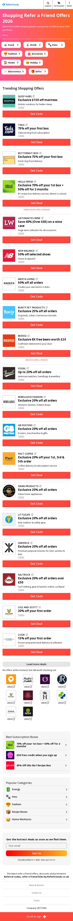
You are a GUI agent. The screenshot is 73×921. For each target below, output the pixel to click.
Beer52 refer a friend (36, 360)
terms (52, 859)
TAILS (21, 124)
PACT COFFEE (25, 453)
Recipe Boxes (19, 811)
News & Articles (36, 885)
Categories (59, 6)
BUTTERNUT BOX (28, 153)
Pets (14, 796)
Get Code (36, 114)
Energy (16, 789)
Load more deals (36, 664)
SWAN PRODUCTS (28, 486)
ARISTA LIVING (26, 279)
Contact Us (36, 892)
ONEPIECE (23, 543)
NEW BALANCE (26, 250)
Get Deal (36, 142)
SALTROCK (24, 574)
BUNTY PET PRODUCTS (31, 307)
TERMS (21, 107)
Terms (37, 900)
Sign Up (36, 853)
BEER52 (22, 335)
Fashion (16, 804)
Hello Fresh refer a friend (37, 209)
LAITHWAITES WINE (29, 218)
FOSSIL (22, 368)
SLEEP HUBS (25, 96)
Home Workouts (21, 819)
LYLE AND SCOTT (28, 607)
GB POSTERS (25, 425)
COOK (21, 634)
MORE (69, 6)
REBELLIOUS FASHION (30, 396)
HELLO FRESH (25, 181)
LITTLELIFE (24, 514)
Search (48, 6)
